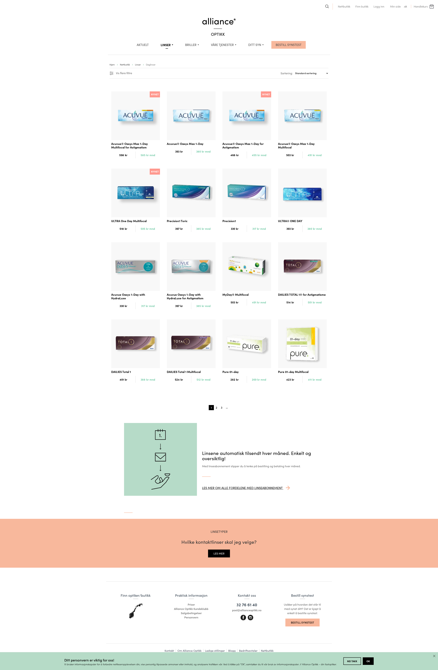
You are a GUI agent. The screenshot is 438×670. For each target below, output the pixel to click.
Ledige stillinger (215, 650)
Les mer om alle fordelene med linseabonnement (242, 488)
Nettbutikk (344, 6)
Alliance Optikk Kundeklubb (191, 609)
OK (368, 661)
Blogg (232, 650)
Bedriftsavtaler (248, 650)
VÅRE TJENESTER (222, 45)
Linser (166, 45)
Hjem (112, 64)
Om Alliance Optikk (189, 650)
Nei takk (352, 661)
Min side (395, 6)
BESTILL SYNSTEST (288, 45)
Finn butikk (361, 6)
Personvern (191, 617)
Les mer (219, 553)
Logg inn (378, 6)
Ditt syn (254, 45)
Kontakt (169, 650)
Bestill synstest (302, 622)
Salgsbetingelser (191, 613)
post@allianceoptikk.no (246, 610)
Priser (191, 604)
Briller (190, 45)
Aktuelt (143, 45)
